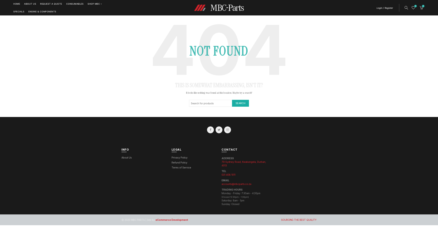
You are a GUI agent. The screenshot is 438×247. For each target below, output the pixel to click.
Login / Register (385, 8)
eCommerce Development (172, 219)
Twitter (219, 129)
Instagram (227, 129)
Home (16, 3)
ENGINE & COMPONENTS (42, 11)
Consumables (75, 3)
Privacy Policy (180, 157)
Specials (18, 11)
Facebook (210, 129)
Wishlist (415, 6)
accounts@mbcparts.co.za (236, 184)
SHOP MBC (94, 3)
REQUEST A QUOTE (51, 3)
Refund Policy (179, 162)
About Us (30, 3)
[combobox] (219, 103)
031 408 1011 (228, 174)
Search (240, 103)
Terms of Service (181, 167)
